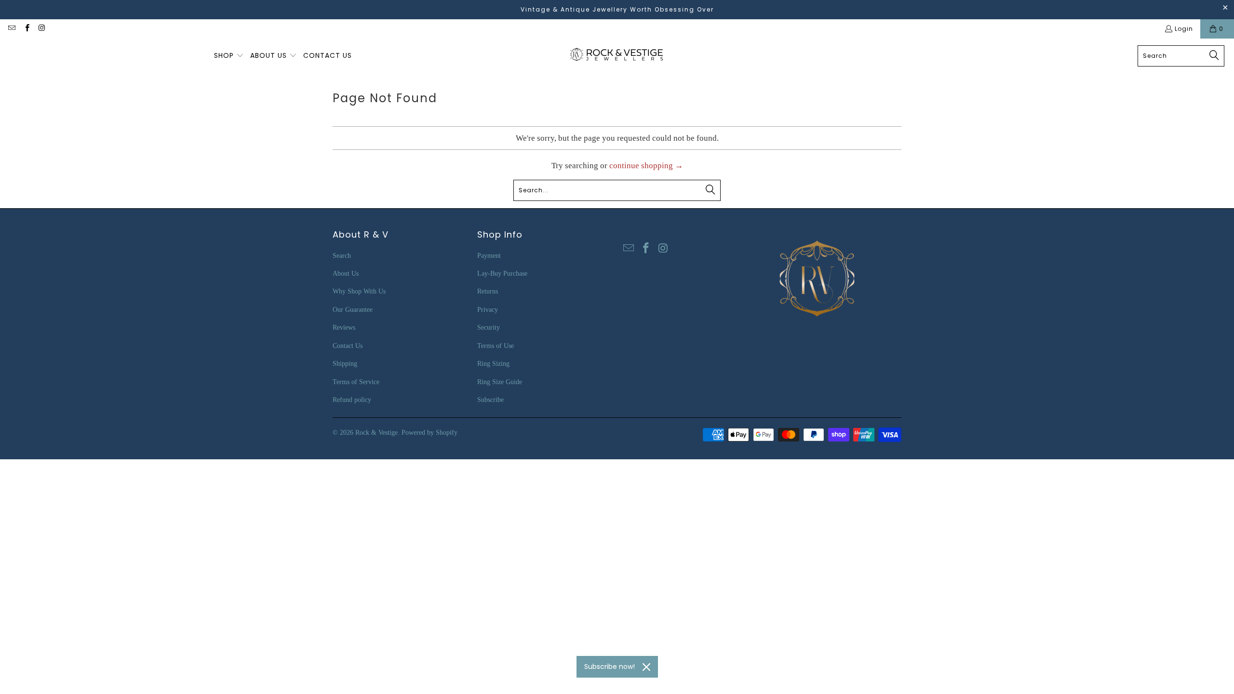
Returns (487, 291)
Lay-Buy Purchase (502, 273)
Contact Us (347, 345)
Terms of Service (356, 382)
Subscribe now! (609, 666)
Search (342, 255)
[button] (229, 55)
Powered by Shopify (429, 432)
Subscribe (490, 399)
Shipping (345, 363)
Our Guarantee (353, 309)
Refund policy (352, 399)
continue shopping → (646, 165)
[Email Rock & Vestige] (11, 29)
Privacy (487, 309)
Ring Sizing (493, 363)
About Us (346, 273)
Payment (489, 255)
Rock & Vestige (376, 432)
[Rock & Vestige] (619, 56)
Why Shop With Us (359, 291)
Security (488, 327)
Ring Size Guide (499, 382)
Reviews (344, 327)
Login (1184, 29)
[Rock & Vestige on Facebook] (26, 29)
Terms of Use (495, 345)
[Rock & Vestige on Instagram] (42, 29)
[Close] (646, 667)
